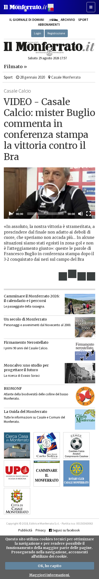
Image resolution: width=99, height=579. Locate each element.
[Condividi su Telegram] (82, 276)
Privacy (41, 530)
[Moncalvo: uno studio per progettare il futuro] (80, 373)
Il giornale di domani (26, 20)
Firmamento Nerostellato (26, 342)
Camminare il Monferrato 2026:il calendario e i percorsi (31, 298)
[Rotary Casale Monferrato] (76, 473)
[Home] (49, 49)
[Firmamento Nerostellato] (85, 350)
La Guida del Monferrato (25, 411)
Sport (83, 20)
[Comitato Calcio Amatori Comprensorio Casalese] (76, 445)
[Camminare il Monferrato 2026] (80, 304)
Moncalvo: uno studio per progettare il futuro (26, 367)
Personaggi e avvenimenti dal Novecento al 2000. (37, 325)
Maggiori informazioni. (49, 575)
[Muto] (80, 213)
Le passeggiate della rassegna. (24, 306)
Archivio (67, 20)
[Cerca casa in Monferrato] (17, 445)
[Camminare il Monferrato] (47, 473)
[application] (49, 193)
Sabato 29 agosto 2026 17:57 (47, 58)
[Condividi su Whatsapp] (91, 276)
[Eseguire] (10, 213)
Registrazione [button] (56, 33)
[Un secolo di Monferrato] (85, 327)
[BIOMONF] (85, 396)
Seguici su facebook (66, 530)
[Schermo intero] (88, 213)
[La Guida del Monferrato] (85, 419)
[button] (49, 193)
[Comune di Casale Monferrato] (17, 501)
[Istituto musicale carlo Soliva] (47, 445)
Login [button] (37, 33)
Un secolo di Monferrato (25, 319)
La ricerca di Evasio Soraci (22, 375)
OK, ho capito (49, 566)
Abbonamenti (49, 24)
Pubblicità (25, 530)
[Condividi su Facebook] (63, 276)
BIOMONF (13, 388)
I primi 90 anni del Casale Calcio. (26, 348)
